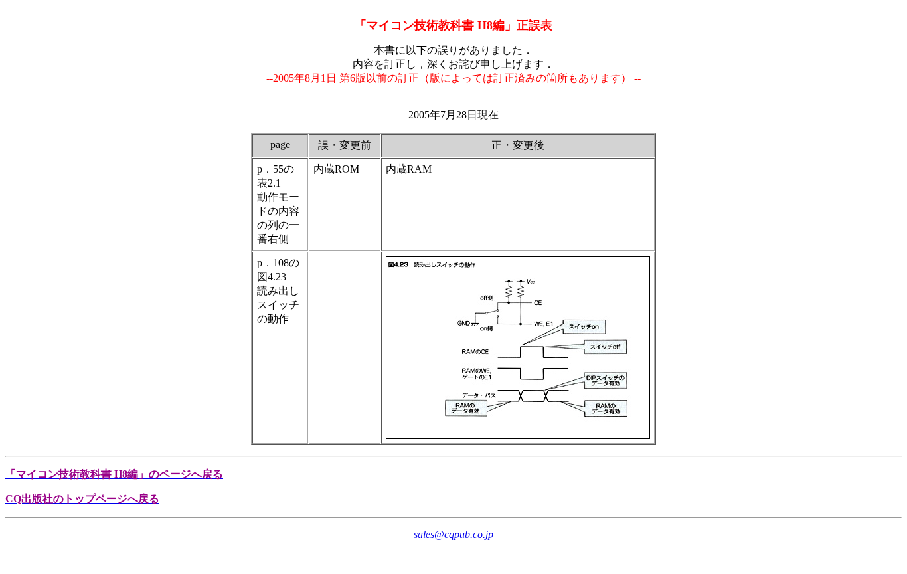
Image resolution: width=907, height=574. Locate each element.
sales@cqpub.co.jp (453, 534)
